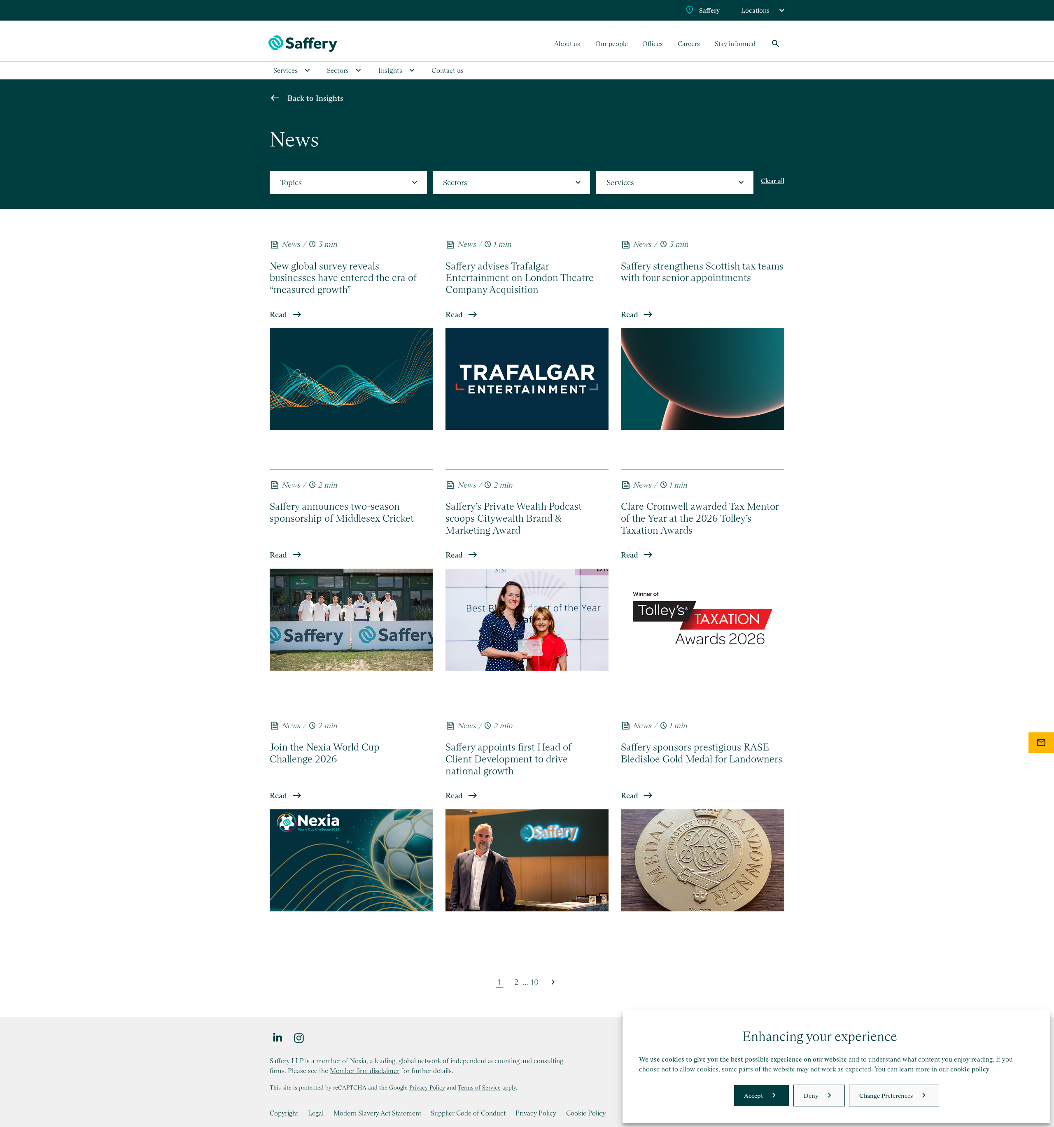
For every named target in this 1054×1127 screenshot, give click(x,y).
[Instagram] (299, 1037)
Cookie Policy (586, 1113)
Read (278, 314)
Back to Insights (315, 98)
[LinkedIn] (278, 1037)
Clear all (772, 181)
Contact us (447, 70)
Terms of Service (479, 1087)
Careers (689, 44)
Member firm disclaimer (364, 1071)
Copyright (284, 1113)
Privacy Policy (427, 1087)
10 (535, 982)
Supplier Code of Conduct (468, 1113)
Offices (652, 44)
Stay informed (735, 44)
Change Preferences (886, 1095)
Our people (611, 44)
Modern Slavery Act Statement (377, 1113)
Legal (316, 1113)
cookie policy (969, 1069)
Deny (811, 1095)
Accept (753, 1095)
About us (567, 44)
